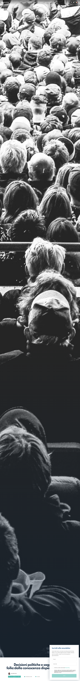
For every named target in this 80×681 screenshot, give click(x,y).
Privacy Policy (67, 667)
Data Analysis (11, 676)
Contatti (56, 2)
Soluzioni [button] (30, 2)
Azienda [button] (24, 2)
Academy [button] (41, 2)
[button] (76, 2)
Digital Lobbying (17, 676)
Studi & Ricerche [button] (48, 2)
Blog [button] (35, 2)
